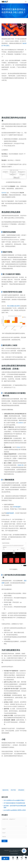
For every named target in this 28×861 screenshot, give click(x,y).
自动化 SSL (21, 465)
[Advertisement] (14, 97)
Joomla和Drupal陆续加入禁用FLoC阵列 (15, 810)
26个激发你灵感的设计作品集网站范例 (14, 803)
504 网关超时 (16, 507)
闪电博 (16, 853)
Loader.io (20, 422)
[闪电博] (5, 1)
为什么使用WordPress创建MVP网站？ (14, 800)
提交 (4, 841)
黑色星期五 (21, 790)
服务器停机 (5, 790)
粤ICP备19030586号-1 (14, 851)
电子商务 (14, 790)
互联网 (3, 6)
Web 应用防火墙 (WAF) (13, 306)
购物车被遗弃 (10, 513)
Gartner (4, 192)
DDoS (18, 447)
